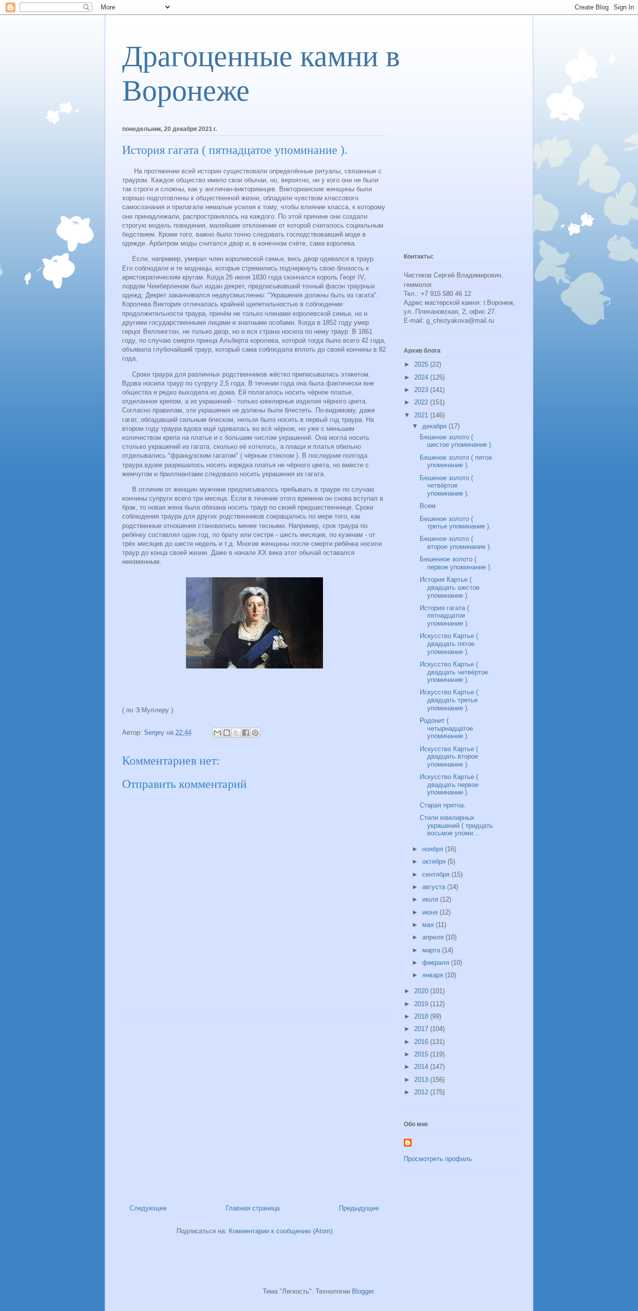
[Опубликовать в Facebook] (246, 733)
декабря (435, 426)
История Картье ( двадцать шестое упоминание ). (449, 587)
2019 (422, 1004)
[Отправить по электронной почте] (217, 733)
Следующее (148, 1208)
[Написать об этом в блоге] (227, 733)
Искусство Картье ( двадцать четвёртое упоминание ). (454, 671)
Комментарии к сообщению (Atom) (280, 1231)
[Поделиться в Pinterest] (255, 733)
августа (434, 887)
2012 (422, 1092)
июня (431, 912)
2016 (422, 1042)
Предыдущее (359, 1208)
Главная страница (253, 1208)
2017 (422, 1029)
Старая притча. (443, 805)
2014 (422, 1066)
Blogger (362, 1291)
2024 (422, 377)
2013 (422, 1079)
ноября (433, 849)
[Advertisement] (254, 1106)
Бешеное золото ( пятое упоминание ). (456, 461)
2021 (422, 415)
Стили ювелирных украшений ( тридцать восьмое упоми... (456, 825)
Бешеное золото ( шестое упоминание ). (456, 441)
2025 (422, 364)
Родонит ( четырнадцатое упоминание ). (446, 728)
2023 (422, 389)
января (433, 975)
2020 (422, 991)
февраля (436, 962)
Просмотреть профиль (438, 1159)
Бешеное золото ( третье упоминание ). (455, 522)
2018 (422, 1016)
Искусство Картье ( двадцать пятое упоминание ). (449, 643)
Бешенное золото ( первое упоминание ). (456, 563)
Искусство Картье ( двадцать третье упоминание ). (449, 699)
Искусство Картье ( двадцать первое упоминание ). (449, 784)
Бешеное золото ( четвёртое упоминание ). (446, 485)
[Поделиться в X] (236, 733)
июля (431, 899)
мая (429, 924)
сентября (437, 874)
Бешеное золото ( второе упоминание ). (455, 542)
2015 (422, 1054)
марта (432, 950)
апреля (434, 937)
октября (435, 861)
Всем (428, 506)
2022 (422, 402)
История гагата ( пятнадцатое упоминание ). (444, 615)
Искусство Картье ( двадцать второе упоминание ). (449, 756)
